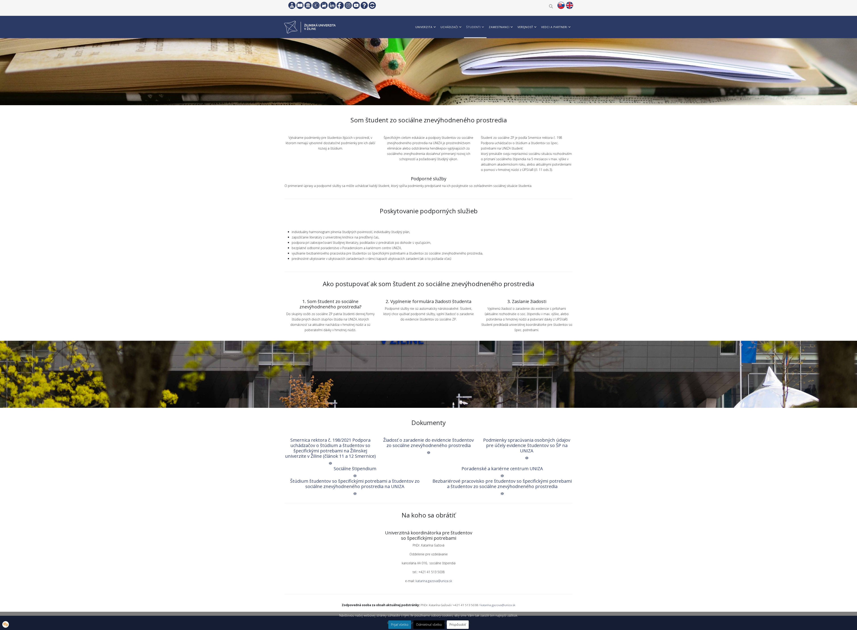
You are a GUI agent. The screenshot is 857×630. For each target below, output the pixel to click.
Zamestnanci (499, 27)
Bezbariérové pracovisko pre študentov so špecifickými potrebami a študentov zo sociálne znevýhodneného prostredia (502, 483)
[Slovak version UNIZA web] (561, 5)
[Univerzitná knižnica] (300, 5)
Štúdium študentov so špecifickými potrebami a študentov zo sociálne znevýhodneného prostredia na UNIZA (355, 483)
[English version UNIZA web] (569, 5)
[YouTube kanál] (356, 5)
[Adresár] (324, 5)
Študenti (473, 27)
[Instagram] (348, 5)
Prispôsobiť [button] (457, 624)
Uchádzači (449, 27)
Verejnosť (525, 27)
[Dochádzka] (372, 5)
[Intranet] (308, 5)
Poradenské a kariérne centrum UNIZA (502, 469)
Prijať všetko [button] (399, 624)
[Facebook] (340, 5)
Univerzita (424, 27)
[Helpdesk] (364, 5)
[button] (5, 624)
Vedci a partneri (554, 27)
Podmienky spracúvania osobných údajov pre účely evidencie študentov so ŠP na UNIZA (526, 445)
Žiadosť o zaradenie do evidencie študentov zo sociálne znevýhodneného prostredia (428, 442)
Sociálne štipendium (355, 469)
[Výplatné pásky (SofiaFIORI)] (316, 5)
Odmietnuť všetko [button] (429, 624)
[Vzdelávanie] (291, 5)
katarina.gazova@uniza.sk (434, 581)
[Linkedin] (332, 5)
